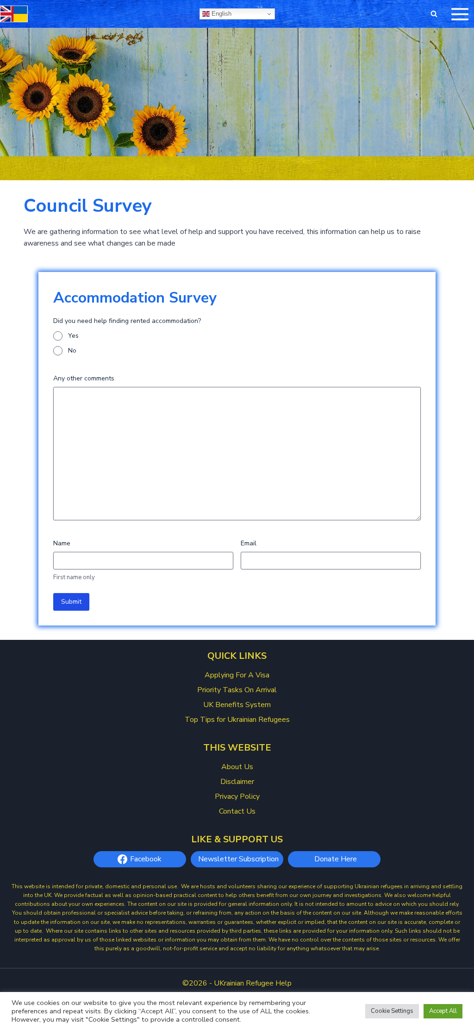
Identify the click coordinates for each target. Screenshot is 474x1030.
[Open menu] (459, 14)
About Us (237, 767)
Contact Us (237, 811)
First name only (74, 577)
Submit (71, 601)
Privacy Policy (237, 796)
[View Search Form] (434, 14)
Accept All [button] (443, 1011)
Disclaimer (237, 782)
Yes (73, 335)
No (72, 350)
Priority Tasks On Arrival (237, 690)
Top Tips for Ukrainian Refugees (237, 719)
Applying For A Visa (237, 675)
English (220, 13)
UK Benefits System (237, 705)
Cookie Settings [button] (392, 1011)
